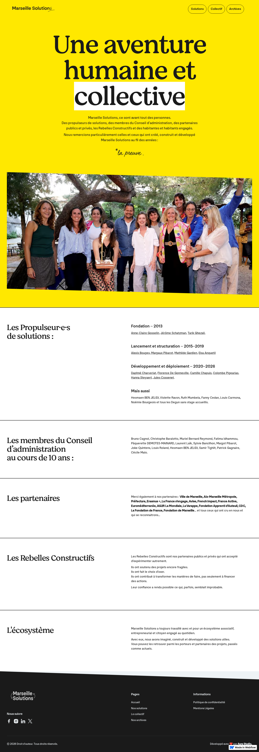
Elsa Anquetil (207, 353)
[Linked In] (23, 721)
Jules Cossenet (163, 377)
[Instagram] (16, 721)
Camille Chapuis (201, 373)
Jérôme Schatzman (173, 333)
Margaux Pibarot (162, 353)
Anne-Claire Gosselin (145, 333)
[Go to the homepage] (22, 696)
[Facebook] (9, 721)
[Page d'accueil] (33, 9)
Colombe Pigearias (225, 373)
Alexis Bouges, (141, 353)
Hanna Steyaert (141, 377)
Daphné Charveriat (143, 373)
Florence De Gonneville (173, 373)
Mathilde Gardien (185, 353)
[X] (30, 721)
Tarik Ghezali (196, 333)
